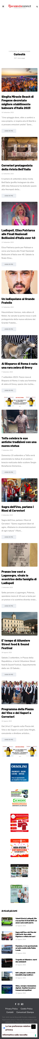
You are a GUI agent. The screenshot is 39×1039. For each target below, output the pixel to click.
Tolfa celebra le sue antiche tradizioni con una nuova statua (19, 441)
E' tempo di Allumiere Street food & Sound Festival (16, 644)
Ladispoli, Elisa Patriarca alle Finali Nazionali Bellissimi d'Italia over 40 (18, 234)
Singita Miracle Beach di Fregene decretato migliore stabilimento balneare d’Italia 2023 (18, 102)
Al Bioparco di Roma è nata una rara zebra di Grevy (19, 365)
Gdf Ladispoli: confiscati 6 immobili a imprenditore (25, 974)
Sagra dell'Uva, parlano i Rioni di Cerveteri (18, 508)
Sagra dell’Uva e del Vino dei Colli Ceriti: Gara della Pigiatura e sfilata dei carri (26, 934)
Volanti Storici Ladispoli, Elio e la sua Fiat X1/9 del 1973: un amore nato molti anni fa (26, 920)
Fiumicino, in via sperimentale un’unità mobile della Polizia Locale (27, 948)
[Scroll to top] (33, 1026)
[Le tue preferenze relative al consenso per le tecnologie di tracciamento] (35, 1035)
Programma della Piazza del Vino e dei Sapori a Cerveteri (18, 712)
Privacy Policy (11, 1008)
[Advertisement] (19, 29)
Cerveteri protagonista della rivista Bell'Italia (17, 167)
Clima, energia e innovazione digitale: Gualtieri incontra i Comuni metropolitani (26, 988)
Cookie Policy (26, 1008)
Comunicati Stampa (25, 1012)
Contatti (10, 1012)
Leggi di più (9, 131)
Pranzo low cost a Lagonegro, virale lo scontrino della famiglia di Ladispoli (19, 577)
